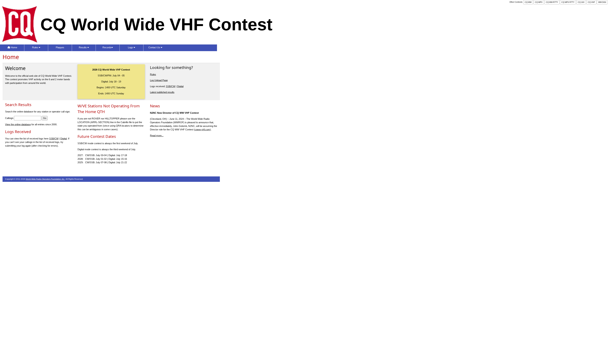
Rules (35, 47)
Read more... (156, 135)
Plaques (60, 47)
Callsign (9, 118)
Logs (131, 47)
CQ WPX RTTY (567, 2)
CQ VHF (591, 2)
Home (13, 47)
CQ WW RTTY (552, 2)
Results (83, 47)
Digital (180, 86)
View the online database (18, 124)
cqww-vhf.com (202, 129)
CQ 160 (581, 2)
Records (106, 47)
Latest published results (162, 92)
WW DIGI (602, 2)
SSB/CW (170, 86)
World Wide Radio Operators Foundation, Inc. (45, 179)
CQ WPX (538, 2)
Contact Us (154, 47)
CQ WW (528, 2)
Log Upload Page (159, 80)
